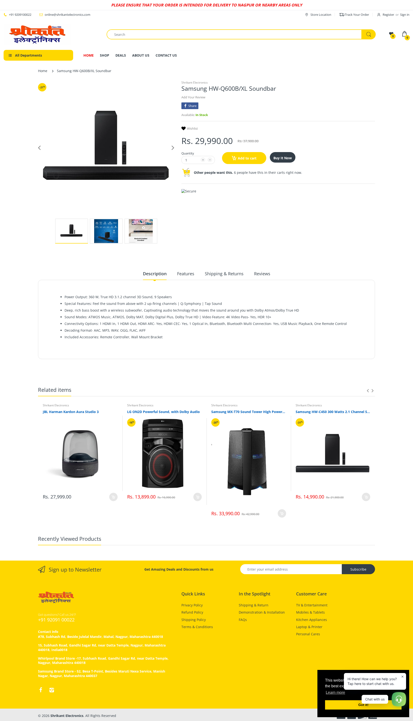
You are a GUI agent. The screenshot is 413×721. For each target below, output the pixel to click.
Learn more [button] (335, 692)
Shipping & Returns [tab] (224, 273)
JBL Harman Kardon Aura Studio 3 (71, 411)
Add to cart (247, 158)
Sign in (404, 14)
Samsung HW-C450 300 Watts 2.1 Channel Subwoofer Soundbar (333, 411)
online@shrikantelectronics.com (67, 14)
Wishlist (192, 129)
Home (42, 71)
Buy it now (282, 158)
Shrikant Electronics (194, 82)
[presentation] (367, 390)
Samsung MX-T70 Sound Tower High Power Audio (248, 411)
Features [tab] (185, 273)
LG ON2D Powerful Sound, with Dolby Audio (163, 411)
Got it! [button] (363, 705)
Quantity (187, 153)
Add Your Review (193, 97)
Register (388, 14)
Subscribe (358, 569)
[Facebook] (40, 690)
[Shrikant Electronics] (37, 34)
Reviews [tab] (262, 273)
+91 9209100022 (20, 14)
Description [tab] (155, 273)
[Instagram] (51, 690)
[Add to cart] (113, 497)
